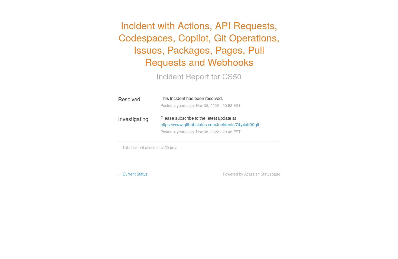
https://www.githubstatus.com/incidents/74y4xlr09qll (210, 124)
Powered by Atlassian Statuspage (251, 174)
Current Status (133, 174)
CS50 (232, 76)
